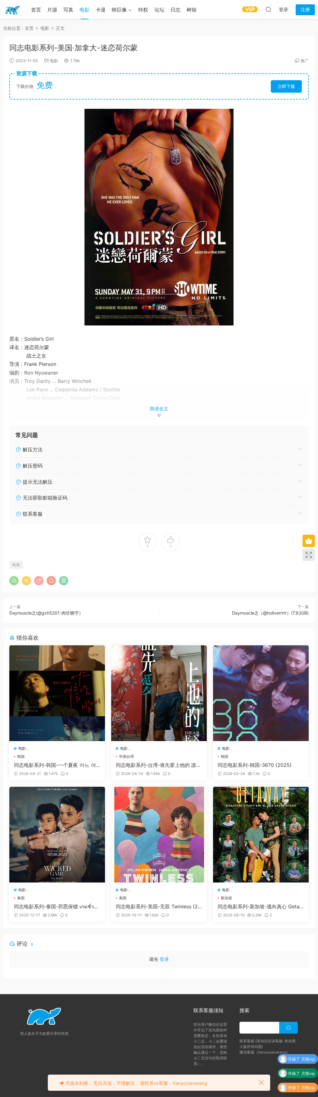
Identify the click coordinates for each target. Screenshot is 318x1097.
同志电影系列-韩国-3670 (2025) (255, 765)
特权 (143, 10)
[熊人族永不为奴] (12, 9)
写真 (68, 10)
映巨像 (119, 10)
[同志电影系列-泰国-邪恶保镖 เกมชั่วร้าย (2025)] (57, 835)
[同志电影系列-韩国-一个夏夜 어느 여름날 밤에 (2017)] (57, 693)
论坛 (159, 10)
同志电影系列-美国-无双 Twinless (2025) (158, 906)
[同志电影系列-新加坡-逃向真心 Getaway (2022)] (261, 835)
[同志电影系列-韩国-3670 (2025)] (261, 693)
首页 (36, 10)
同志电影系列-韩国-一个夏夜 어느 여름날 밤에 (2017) (55, 765)
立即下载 (286, 86)
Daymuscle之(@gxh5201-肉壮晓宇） (46, 612)
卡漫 (101, 10)
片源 (52, 10)
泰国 (21, 898)
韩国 (21, 756)
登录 (164, 959)
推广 (305, 60)
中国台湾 (126, 756)
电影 (84, 10)
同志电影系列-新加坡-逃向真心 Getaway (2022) (260, 906)
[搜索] (268, 9)
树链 (192, 10)
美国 (122, 898)
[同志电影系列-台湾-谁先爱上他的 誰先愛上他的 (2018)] (159, 693)
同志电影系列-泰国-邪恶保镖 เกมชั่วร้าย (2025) (56, 906)
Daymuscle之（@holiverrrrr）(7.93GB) (270, 612)
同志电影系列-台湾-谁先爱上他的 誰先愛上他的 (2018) (158, 765)
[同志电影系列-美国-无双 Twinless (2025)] (159, 835)
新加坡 (226, 898)
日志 (175, 10)
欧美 (16, 564)
